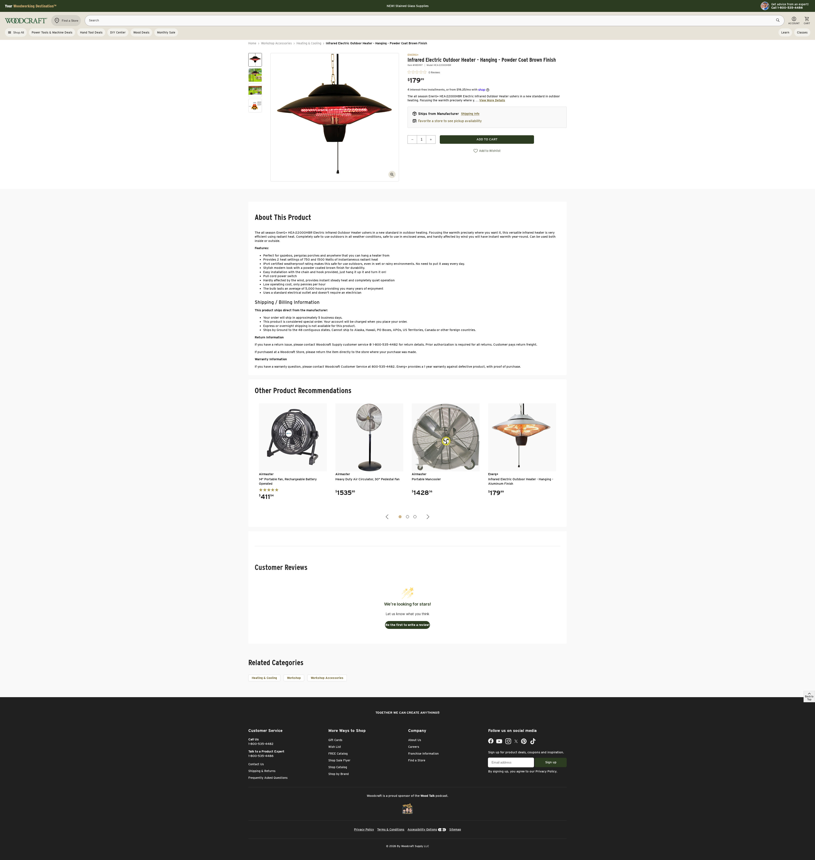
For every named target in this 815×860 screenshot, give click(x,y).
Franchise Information (423, 753)
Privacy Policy (545, 771)
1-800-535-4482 (261, 744)
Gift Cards (335, 740)
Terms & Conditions (390, 829)
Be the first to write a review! (407, 625)
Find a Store (416, 760)
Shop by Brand (338, 774)
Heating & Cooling (308, 43)
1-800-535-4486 (261, 756)
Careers (413, 746)
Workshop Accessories (276, 43)
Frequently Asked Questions (268, 777)
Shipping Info (470, 113)
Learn (785, 32)
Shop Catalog (337, 767)
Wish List (334, 746)
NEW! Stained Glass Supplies (408, 6)
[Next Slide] (427, 516)
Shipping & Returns (261, 771)
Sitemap (455, 829)
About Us (414, 740)
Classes (802, 32)
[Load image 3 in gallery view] (255, 90)
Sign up (550, 762)
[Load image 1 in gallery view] (255, 60)
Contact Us (256, 764)
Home (252, 43)
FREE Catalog (338, 753)
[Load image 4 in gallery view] (255, 105)
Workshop (294, 678)
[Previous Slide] (387, 516)
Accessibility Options (422, 829)
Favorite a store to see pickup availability (450, 121)
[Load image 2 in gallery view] (255, 75)
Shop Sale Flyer (339, 760)
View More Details (492, 100)
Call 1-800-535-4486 (787, 7)
